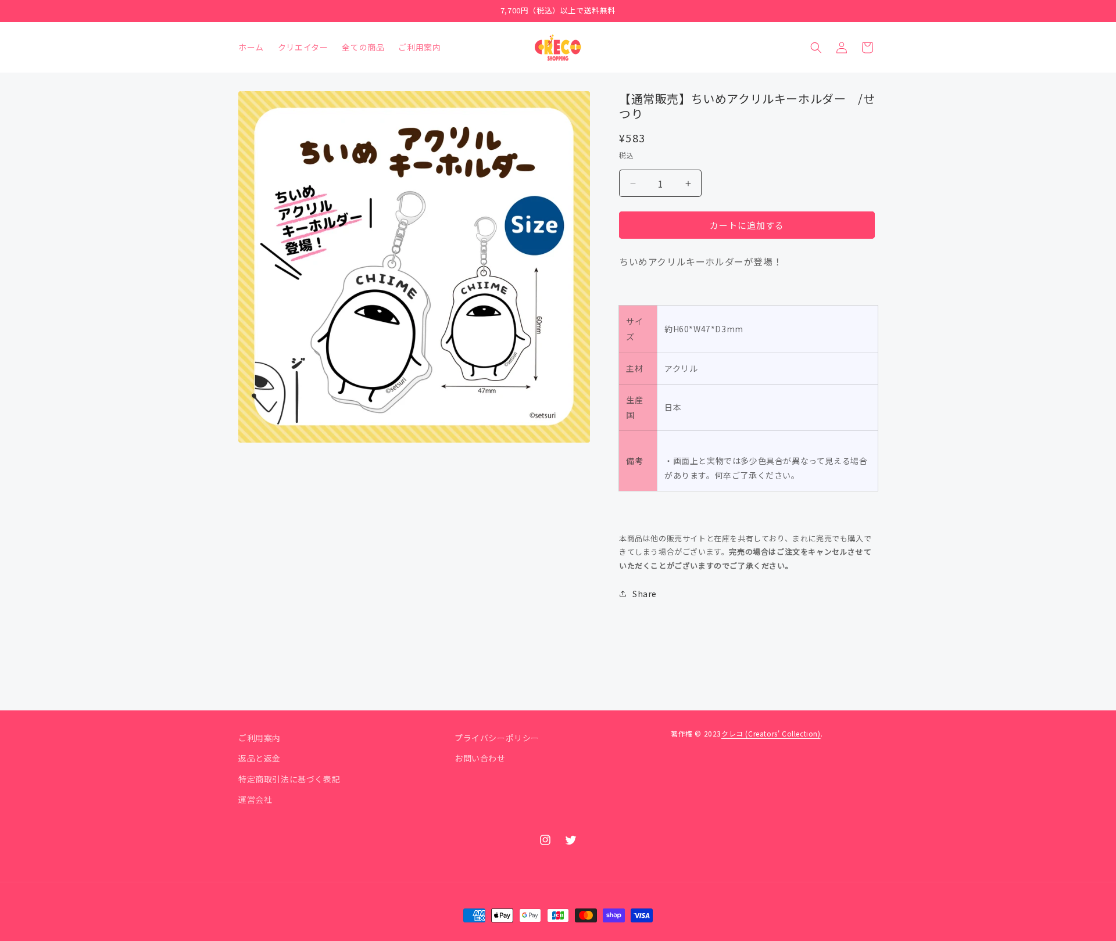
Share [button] (644, 593)
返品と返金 (259, 758)
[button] (816, 47)
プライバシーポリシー (497, 738)
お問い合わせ (480, 758)
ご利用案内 (259, 738)
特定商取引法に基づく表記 (289, 779)
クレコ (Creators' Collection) (771, 733)
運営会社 (255, 799)
